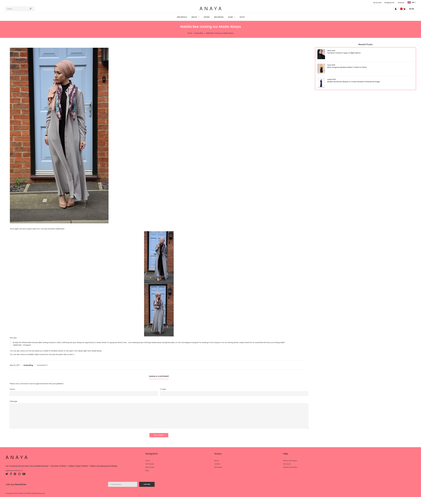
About (216, 461)
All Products (149, 464)
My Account (377, 3)
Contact (217, 464)
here (71, 354)
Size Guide (287, 464)
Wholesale (218, 467)
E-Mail (163, 389)
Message (13, 401)
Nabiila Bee (60, 229)
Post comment (159, 435)
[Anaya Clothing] (210, 10)
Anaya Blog (28, 365)
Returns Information (290, 461)
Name (12, 389)
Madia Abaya (97, 351)
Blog (147, 470)
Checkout (401, 3)
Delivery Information (290, 467)
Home (147, 461)
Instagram (27, 345)
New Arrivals (149, 467)
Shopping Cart (389, 3)
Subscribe (147, 484)
